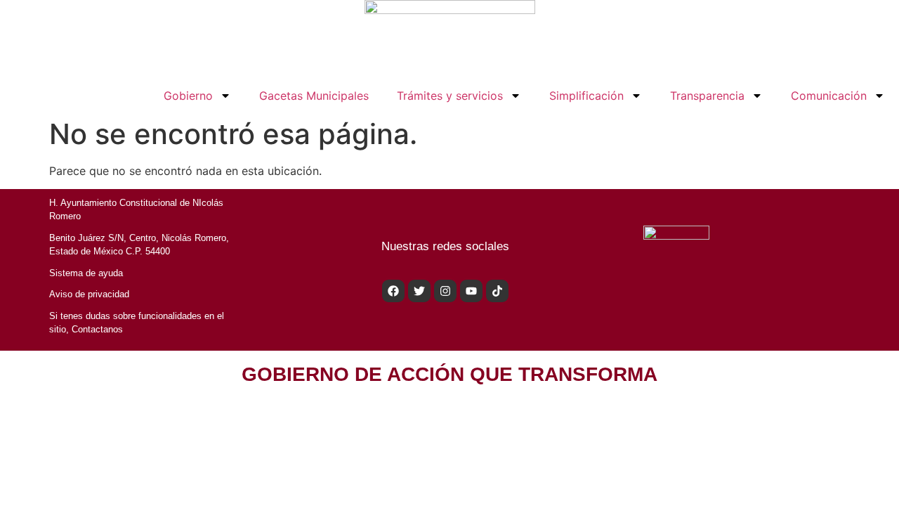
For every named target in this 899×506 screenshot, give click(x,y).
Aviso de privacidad (89, 294)
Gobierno (188, 96)
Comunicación (829, 96)
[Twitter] (419, 291)
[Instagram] (445, 291)
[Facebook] (393, 291)
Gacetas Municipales (314, 96)
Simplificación (586, 96)
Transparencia (707, 96)
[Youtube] (471, 291)
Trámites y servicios (450, 96)
